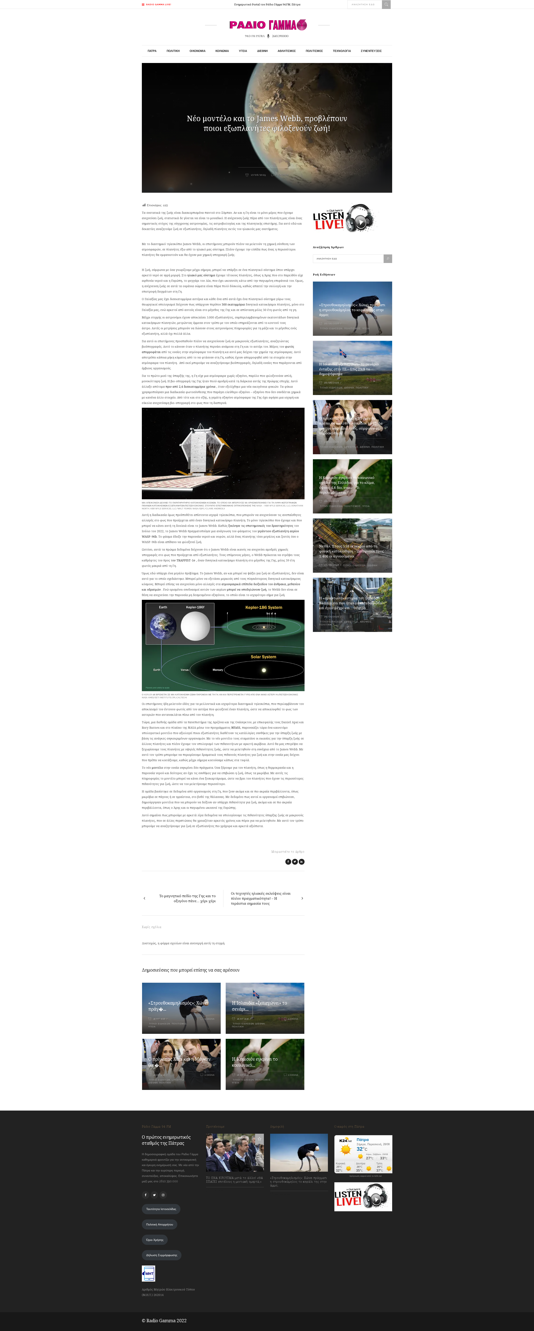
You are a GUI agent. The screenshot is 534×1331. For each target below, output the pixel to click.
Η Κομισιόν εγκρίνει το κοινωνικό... (255, 1062)
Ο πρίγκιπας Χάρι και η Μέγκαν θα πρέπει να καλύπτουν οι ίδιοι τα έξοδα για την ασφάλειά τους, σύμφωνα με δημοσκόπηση (351, 426)
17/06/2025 (258, 175)
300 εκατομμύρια (233, 304)
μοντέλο (157, 768)
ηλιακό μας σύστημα (201, 275)
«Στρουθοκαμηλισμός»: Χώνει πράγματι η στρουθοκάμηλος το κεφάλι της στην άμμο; (352, 309)
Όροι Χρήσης (155, 1240)
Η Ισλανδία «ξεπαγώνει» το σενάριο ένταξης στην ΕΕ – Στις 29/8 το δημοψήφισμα (349, 369)
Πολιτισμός (179, 1024)
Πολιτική (238, 1026)
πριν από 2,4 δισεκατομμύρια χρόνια (190, 387)
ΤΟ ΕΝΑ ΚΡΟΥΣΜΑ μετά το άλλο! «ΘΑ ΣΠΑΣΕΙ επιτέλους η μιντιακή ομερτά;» (234, 1180)
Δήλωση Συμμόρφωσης (161, 1255)
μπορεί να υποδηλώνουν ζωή (246, 589)
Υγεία (152, 1026)
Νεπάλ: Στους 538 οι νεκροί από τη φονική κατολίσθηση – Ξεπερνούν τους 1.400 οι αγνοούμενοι (351, 551)
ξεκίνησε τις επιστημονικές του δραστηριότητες (260, 526)
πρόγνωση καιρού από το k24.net (365, 1176)
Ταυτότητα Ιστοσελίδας (161, 1209)
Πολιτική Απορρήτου (159, 1224)
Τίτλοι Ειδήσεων (159, 1024)
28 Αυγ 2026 (159, 1019)
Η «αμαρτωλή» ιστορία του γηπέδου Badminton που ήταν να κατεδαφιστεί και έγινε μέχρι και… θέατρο (350, 603)
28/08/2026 (332, 323)
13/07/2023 (217, 1190)
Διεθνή (260, 1024)
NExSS (235, 728)
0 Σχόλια (282, 175)
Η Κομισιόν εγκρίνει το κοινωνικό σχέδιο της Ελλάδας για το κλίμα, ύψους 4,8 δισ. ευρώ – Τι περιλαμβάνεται (347, 485)
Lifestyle (178, 1080)
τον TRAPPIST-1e (183, 560)
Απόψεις (366, 621)
